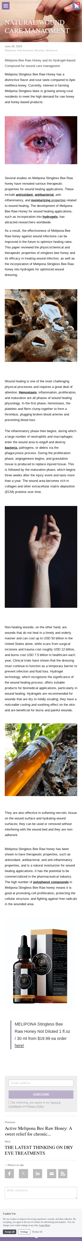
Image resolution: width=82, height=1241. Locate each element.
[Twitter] (23, 1173)
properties (58, 200)
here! (19, 1045)
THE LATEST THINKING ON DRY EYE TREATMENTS (39, 1150)
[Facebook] (9, 1173)
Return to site (16, 1165)
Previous (10, 1122)
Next (7, 1141)
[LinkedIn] (37, 1173)
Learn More (44, 1225)
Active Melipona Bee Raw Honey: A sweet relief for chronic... (38, 1131)
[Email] (51, 1173)
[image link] (41, 140)
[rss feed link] (62, 1173)
